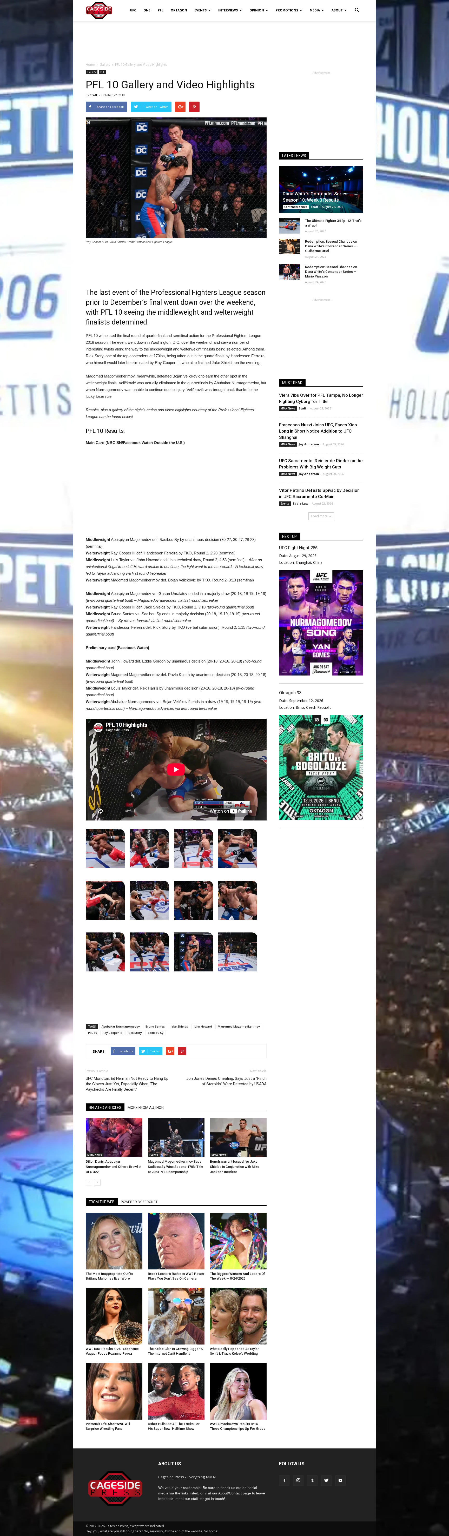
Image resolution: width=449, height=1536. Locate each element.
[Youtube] (340, 1480)
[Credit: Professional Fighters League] (105, 848)
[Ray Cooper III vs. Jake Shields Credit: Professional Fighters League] (193, 951)
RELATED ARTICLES (105, 1107)
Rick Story (135, 1033)
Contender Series (295, 207)
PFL (160, 10)
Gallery (91, 72)
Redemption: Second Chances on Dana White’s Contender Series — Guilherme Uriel (331, 246)
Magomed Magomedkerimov (239, 1026)
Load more (319, 516)
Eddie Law (300, 503)
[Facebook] (284, 1480)
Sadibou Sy (155, 1033)
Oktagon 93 (290, 692)
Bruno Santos (155, 1026)
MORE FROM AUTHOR (146, 1107)
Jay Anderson (309, 444)
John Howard (203, 1026)
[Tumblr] (312, 1480)
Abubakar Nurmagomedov (121, 1026)
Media (315, 10)
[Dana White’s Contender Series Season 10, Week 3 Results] (321, 189)
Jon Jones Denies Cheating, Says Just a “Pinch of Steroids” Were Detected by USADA (226, 1081)
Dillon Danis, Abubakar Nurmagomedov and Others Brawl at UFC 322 (113, 1167)
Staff (93, 95)
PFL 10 (92, 1033)
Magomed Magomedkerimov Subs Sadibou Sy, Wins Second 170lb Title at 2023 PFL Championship (175, 1167)
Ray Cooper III (112, 1033)
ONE (146, 10)
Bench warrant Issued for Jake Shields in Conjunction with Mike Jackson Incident (234, 1167)
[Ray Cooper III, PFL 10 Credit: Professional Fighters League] (237, 951)
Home (90, 64)
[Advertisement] (224, 38)
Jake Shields (179, 1026)
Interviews (228, 10)
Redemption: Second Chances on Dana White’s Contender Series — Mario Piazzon (331, 271)
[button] (357, 7)
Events (200, 10)
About (337, 10)
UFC (133, 10)
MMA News (94, 1155)
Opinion (256, 10)
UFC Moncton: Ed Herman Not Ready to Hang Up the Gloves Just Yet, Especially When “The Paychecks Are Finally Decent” (127, 1084)
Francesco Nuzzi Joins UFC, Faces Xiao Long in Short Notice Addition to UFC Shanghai (318, 431)
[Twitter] (326, 1480)
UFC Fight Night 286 (298, 547)
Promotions (287, 10)
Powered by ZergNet (139, 1202)
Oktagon (179, 10)
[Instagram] (298, 1480)
